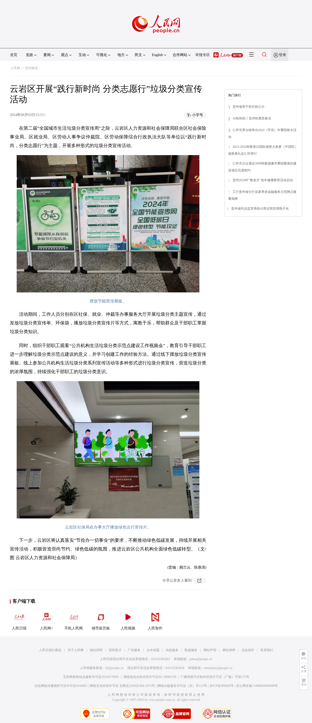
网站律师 (228, 650)
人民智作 (155, 628)
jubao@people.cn (201, 659)
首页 (13, 55)
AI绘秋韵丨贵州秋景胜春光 (252, 118)
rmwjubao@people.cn (218, 668)
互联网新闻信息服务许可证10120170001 (91, 677)
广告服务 (134, 650)
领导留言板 (101, 628)
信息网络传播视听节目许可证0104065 (60, 686)
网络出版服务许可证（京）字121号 (182, 686)
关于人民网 (76, 650)
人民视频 (128, 628)
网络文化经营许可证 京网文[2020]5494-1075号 (122, 686)
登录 (282, 55)
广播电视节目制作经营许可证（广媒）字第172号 (214, 677)
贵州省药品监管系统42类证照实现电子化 (260, 208)
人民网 (15, 68)
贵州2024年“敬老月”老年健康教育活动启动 (263, 180)
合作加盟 (153, 650)
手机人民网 (73, 628)
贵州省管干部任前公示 (248, 106)
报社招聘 (96, 650)
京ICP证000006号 (221, 686)
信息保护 (247, 650)
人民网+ (46, 628)
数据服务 (191, 650)
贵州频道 (31, 68)
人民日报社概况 (50, 650)
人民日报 (19, 628)
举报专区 (202, 55)
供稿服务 (172, 650)
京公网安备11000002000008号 (257, 686)
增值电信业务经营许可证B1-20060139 (149, 677)
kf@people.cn (115, 668)
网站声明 (210, 650)
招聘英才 (115, 650)
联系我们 (266, 650)
